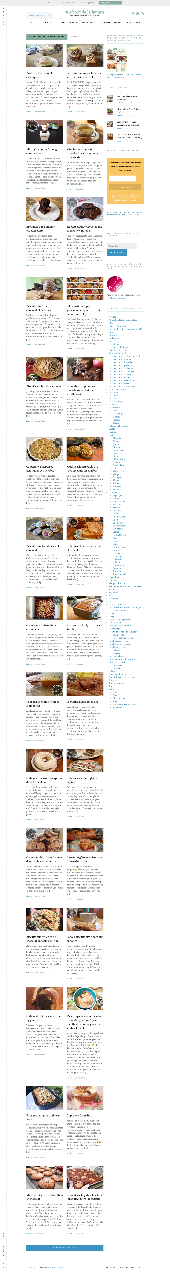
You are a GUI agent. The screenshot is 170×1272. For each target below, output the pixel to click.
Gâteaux (116, 417)
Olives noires (119, 553)
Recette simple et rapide (120, 644)
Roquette (117, 568)
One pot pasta (119, 635)
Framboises (118, 465)
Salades (112, 671)
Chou (115, 520)
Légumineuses (115, 577)
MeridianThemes (56, 1267)
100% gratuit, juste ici (110, 3)
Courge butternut (121, 347)
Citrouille (117, 344)
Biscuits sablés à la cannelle (43, 387)
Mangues (117, 474)
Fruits (111, 435)
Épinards (117, 532)
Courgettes (118, 529)
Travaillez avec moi (110, 23)
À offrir (112, 317)
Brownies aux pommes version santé (40, 229)
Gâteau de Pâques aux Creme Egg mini (44, 1018)
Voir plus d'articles (66, 1248)
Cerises (116, 453)
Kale (115, 538)
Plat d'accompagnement (120, 619)
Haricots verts (119, 535)
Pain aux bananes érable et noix (43, 1118)
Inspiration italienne (123, 374)
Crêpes (116, 395)
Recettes (87, 23)
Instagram (123, 1267)
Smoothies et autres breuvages (123, 677)
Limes (115, 468)
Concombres (119, 525)
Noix (111, 595)
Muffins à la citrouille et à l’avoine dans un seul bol (82, 469)
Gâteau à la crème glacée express (82, 780)
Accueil (34, 23)
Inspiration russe (121, 383)
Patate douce (119, 556)
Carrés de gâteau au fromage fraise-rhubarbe (85, 860)
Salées (116, 650)
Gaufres (116, 398)
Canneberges (119, 450)
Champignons (119, 516)
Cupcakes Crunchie (79, 1116)
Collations (114, 338)
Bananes (117, 444)
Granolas (117, 401)
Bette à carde (119, 501)
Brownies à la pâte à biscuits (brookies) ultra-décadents (84, 1197)
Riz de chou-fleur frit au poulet (128, 111)
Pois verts (117, 559)
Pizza (111, 616)
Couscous (117, 665)
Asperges (117, 495)
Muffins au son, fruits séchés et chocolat (44, 1197)
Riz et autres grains (118, 662)
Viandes (112, 689)
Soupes (112, 680)
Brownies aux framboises (82, 702)
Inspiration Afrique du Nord (126, 356)
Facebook (110, 1267)
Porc (115, 701)
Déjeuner (113, 392)
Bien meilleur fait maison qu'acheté (125, 329)
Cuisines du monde (118, 353)
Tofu (111, 686)
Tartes (116, 423)
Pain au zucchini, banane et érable (84, 628)
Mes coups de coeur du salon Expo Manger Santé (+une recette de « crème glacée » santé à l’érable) (84, 1022)
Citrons (116, 456)
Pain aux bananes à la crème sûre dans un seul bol (84, 75)
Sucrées (116, 653)
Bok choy (117, 504)
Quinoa (116, 668)
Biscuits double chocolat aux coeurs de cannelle (84, 229)
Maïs (115, 544)
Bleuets (116, 447)
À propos (48, 23)
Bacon (116, 692)
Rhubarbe (117, 489)
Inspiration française (123, 362)
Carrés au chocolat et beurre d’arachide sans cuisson (44, 860)
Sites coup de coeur (118, 674)
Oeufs (111, 601)
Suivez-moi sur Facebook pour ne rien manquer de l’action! (124, 213)
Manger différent (117, 583)
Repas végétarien (117, 656)
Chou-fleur (118, 523)
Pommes (117, 486)
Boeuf (115, 695)
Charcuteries (119, 698)
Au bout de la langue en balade (123, 320)
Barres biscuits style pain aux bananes (85, 939)
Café (111, 332)
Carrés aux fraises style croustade (41, 628)
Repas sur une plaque (123, 638)
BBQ (111, 323)
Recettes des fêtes (117, 647)
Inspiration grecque (122, 365)
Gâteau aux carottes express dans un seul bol (44, 780)
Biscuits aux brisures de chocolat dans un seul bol (42, 939)
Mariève (29, 112)
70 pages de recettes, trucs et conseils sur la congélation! (124, 76)
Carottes (117, 510)
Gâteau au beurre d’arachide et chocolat (84, 548)
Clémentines (119, 459)
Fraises (116, 462)
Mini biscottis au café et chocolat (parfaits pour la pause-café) (82, 154)
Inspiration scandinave (124, 386)
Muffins (116, 420)
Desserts (113, 404)
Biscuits (116, 407)
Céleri (116, 513)
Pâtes (111, 613)
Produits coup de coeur (120, 625)
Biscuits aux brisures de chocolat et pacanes (41, 308)
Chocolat (113, 335)
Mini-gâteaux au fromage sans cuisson (42, 152)
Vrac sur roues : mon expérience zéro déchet (128, 124)
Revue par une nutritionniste (122, 659)
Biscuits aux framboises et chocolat (42, 548)
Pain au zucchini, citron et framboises (42, 704)
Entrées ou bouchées (118, 426)
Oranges (117, 477)
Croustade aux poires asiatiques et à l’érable (40, 469)
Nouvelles (113, 598)
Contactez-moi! (67, 23)
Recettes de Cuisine (116, 298)
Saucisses (117, 707)
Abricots (117, 438)
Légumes (113, 492)
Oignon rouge (119, 547)
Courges (113, 341)
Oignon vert (118, 550)
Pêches (116, 480)
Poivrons (117, 562)
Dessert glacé (119, 413)
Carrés (116, 410)
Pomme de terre (120, 565)
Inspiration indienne (123, 368)
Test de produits (116, 683)
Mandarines (119, 471)
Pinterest (136, 1267)
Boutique (132, 23)
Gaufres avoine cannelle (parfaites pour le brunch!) (129, 136)
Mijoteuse (113, 592)
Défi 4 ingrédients (117, 389)
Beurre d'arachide (117, 326)
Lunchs (112, 580)
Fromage (113, 432)
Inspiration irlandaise (123, 371)
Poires (116, 483)
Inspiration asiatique (123, 359)
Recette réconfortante (119, 641)
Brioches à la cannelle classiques (39, 75)
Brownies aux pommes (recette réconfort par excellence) (81, 390)
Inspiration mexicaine (123, 380)
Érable (112, 429)
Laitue (116, 541)
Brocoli (116, 507)
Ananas (116, 441)
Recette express (116, 628)
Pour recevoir (115, 622)
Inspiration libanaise (123, 377)
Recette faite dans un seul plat (123, 632)
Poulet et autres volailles (124, 704)
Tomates (117, 571)
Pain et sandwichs (117, 604)
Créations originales (118, 350)
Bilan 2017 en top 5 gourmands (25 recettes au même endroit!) (83, 310)
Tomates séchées (120, 574)
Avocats (116, 498)
